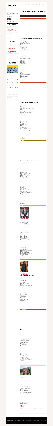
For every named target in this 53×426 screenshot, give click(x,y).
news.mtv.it (21, 362)
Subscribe (21, 410)
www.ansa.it (22, 80)
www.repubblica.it (22, 138)
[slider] (44, 16)
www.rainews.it (22, 79)
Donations (21, 408)
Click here (35, 408)
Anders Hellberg (24, 218)
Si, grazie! (9, 19)
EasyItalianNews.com (12, 5)
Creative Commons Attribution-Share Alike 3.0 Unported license (24, 274)
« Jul (7, 91)
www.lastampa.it (22, 203)
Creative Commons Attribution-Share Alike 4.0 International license (24, 219)
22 (15, 85)
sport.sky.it (21, 405)
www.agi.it (21, 202)
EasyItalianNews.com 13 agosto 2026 (12, 30)
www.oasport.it (22, 406)
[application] (33, 16)
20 (12, 85)
